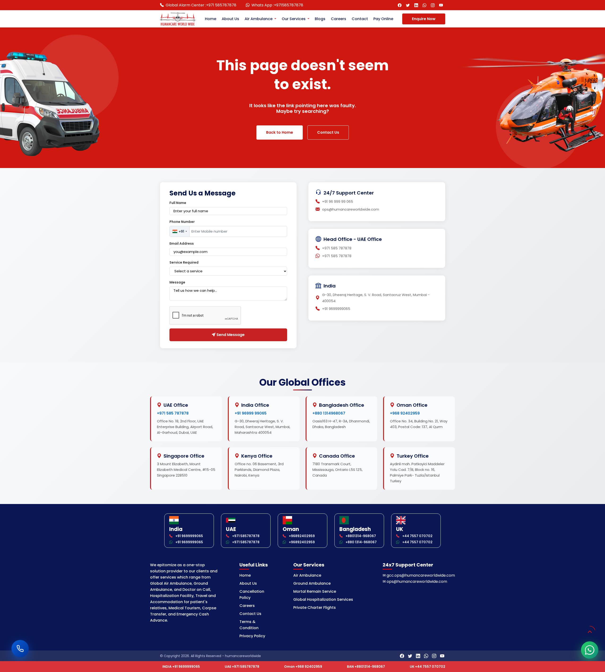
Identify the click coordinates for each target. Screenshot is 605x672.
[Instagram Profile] (433, 5)
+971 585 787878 (173, 413)
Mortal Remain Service (314, 591)
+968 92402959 (405, 413)
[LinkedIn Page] (416, 5)
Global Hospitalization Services (323, 599)
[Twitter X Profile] (408, 5)
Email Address (181, 243)
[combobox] (180, 231)
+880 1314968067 (328, 413)
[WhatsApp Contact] (424, 5)
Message (177, 282)
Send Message (230, 334)
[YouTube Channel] (441, 5)
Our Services (294, 19)
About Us (230, 19)
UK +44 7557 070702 (427, 666)
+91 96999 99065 (251, 413)
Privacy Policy (252, 636)
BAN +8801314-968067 (366, 666)
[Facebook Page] (400, 5)
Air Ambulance (259, 19)
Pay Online (383, 19)
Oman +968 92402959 (303, 666)
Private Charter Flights (314, 607)
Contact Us (328, 132)
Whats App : (277, 5)
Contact (360, 19)
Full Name (177, 202)
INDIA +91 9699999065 (181, 666)
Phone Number (182, 221)
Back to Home (279, 132)
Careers (338, 19)
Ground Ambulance (312, 583)
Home (210, 19)
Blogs (320, 19)
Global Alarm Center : (201, 5)
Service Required (184, 262)
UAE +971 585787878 (242, 666)
